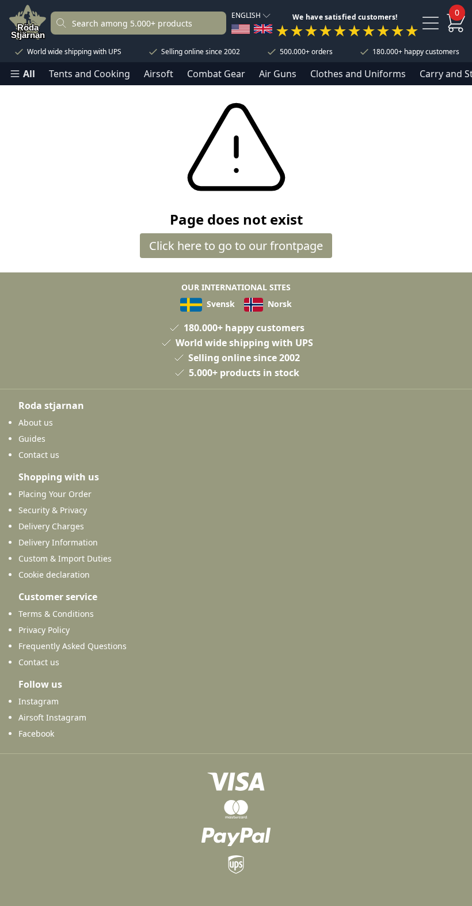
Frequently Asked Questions (72, 645)
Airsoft (158, 73)
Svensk (219, 303)
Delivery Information (58, 542)
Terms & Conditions (56, 613)
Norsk (278, 303)
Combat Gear (216, 73)
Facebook (36, 733)
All (29, 73)
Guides (31, 438)
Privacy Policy (44, 629)
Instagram (38, 701)
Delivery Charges (51, 526)
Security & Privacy (52, 510)
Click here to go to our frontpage (236, 245)
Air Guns (277, 73)
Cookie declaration (54, 574)
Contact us (38, 454)
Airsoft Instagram (52, 717)
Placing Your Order (55, 493)
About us (35, 422)
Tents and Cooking (89, 73)
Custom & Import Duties (65, 558)
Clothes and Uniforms (358, 73)
